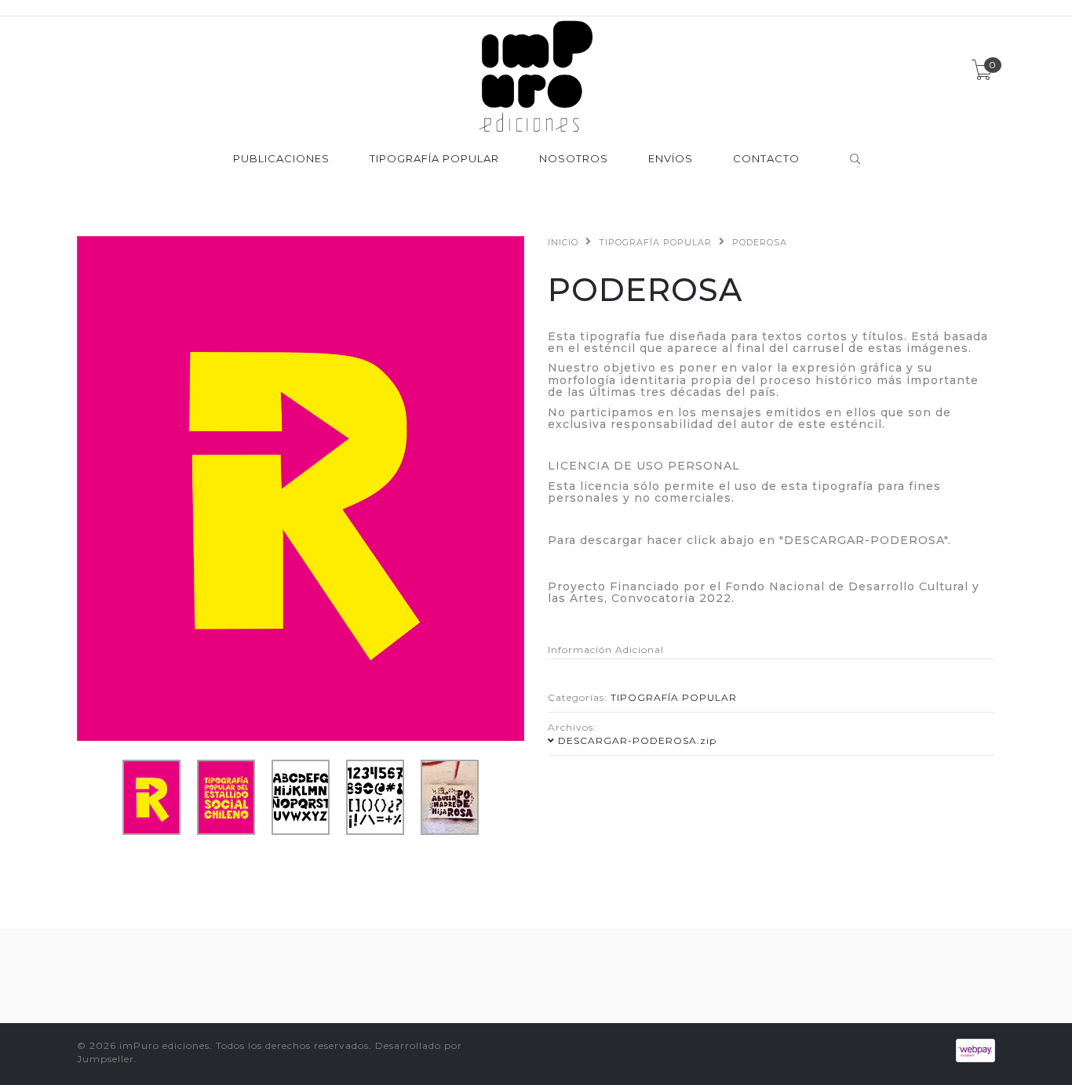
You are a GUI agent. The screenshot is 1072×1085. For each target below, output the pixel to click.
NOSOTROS (573, 159)
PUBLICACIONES (281, 159)
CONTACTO (766, 159)
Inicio (563, 242)
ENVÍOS (670, 159)
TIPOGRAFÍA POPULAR (434, 159)
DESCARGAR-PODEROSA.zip (637, 740)
